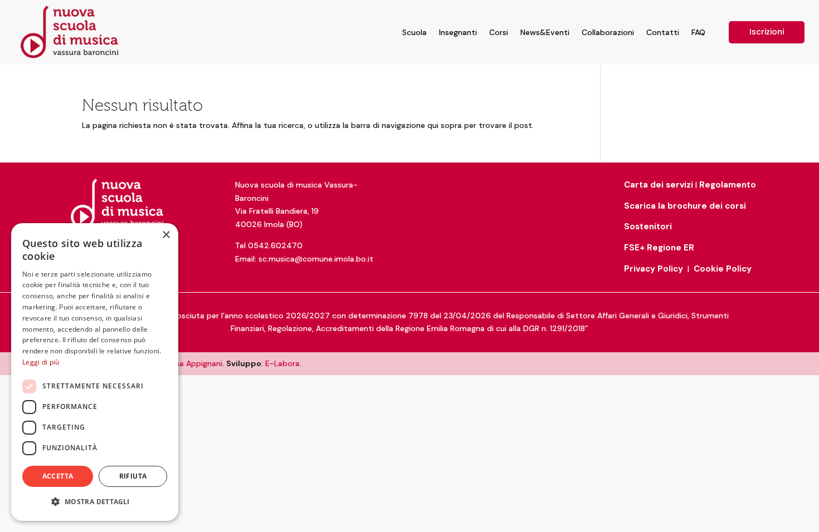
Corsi (498, 32)
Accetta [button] (58, 476)
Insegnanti (458, 32)
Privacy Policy (653, 268)
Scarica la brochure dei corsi (685, 205)
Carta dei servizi (658, 184)
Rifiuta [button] (133, 476)
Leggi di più (41, 362)
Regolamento (727, 184)
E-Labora (282, 363)
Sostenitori (648, 226)
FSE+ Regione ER (659, 247)
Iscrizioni (766, 31)
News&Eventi (544, 32)
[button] (94, 502)
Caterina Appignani (187, 363)
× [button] (166, 235)
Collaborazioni (608, 32)
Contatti (662, 32)
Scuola (414, 32)
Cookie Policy (723, 268)
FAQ (698, 32)
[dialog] (94, 372)
